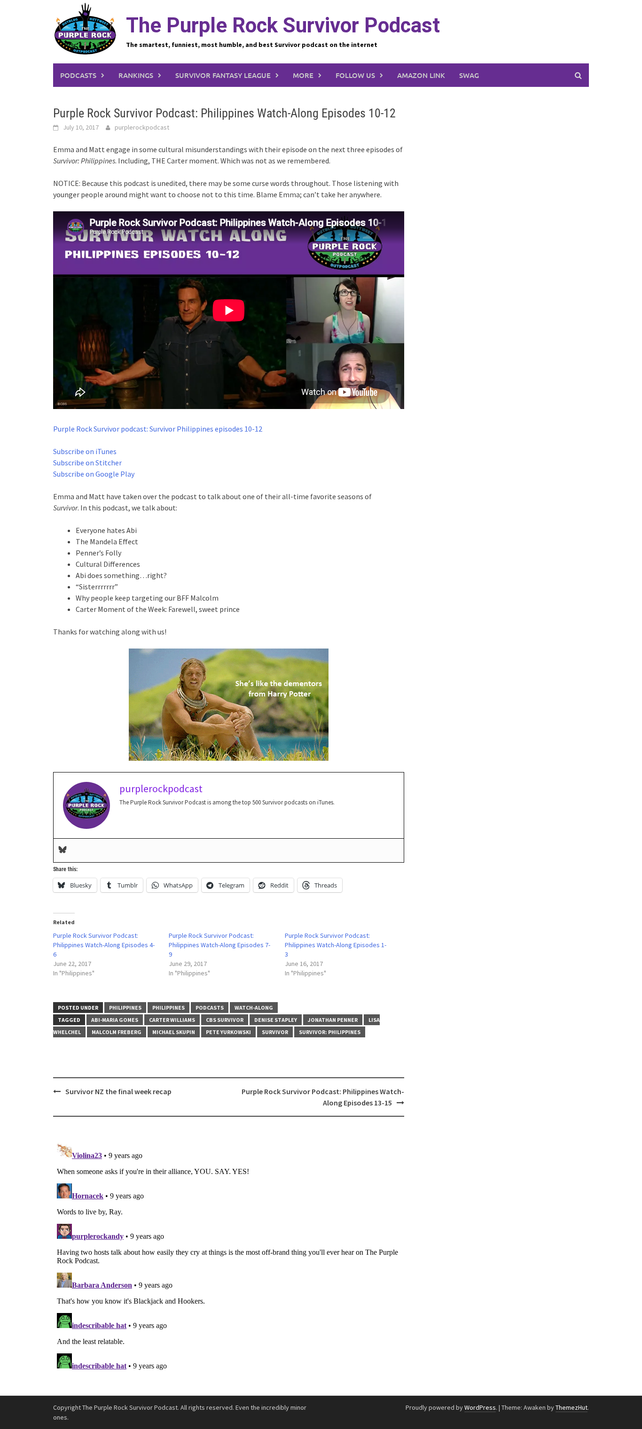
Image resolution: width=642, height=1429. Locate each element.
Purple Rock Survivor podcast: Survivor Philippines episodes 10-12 (157, 428)
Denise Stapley (275, 1019)
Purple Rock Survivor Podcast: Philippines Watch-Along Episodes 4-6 (104, 944)
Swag (469, 75)
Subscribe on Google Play (93, 474)
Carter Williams (172, 1019)
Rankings (135, 75)
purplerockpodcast (142, 127)
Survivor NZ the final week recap (118, 1091)
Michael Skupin (173, 1031)
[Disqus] (228, 1256)
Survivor (275, 1031)
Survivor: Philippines (329, 1031)
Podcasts (78, 75)
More (303, 75)
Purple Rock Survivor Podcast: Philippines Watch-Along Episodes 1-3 (335, 944)
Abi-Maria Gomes (114, 1019)
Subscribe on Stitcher (87, 462)
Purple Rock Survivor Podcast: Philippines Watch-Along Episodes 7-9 (219, 944)
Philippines (125, 1007)
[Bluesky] (62, 850)
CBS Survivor (224, 1019)
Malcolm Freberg (116, 1031)
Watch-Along (254, 1007)
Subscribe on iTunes (85, 451)
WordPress (480, 1407)
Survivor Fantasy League (223, 75)
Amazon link (421, 75)
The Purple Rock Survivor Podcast (283, 25)
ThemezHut (571, 1407)
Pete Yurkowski (228, 1031)
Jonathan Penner (333, 1019)
